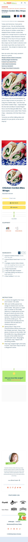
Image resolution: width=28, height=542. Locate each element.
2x (21, 253)
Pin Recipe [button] (14, 207)
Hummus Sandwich (7, 66)
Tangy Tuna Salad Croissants (10, 68)
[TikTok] (20, 529)
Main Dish (11, 8)
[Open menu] (22, 3)
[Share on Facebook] (18, 16)
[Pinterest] (17, 529)
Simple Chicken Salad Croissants (11, 57)
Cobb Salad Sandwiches (9, 64)
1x (19, 253)
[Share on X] (15, 16)
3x (24, 253)
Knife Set (8, 231)
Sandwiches (23, 8)
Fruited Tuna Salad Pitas (9, 62)
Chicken (4, 8)
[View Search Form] (26, 2)
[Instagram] (14, 529)
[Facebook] (8, 529)
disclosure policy (21, 21)
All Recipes (11, 521)
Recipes (17, 8)
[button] (2, 7)
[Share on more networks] (24, 16)
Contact (18, 521)
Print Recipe (15, 203)
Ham (8, 8)
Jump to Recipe (6, 16)
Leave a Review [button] (15, 380)
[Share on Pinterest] (21, 16)
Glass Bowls (18, 231)
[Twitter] (11, 529)
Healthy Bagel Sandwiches (10, 60)
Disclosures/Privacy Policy (14, 524)
